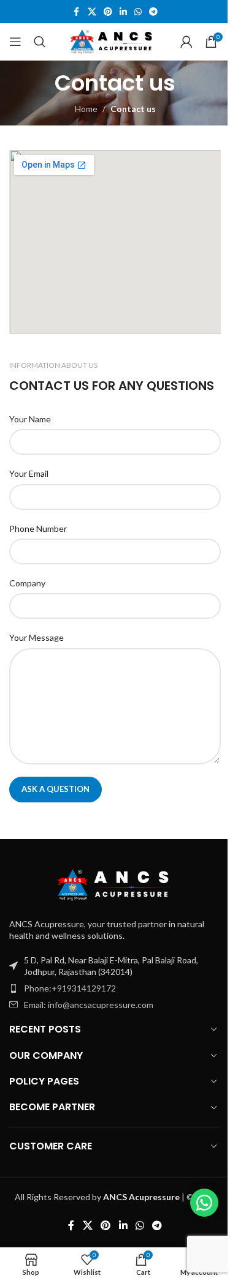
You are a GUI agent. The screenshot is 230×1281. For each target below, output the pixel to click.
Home (86, 108)
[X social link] (92, 12)
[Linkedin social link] (123, 12)
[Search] (40, 41)
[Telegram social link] (153, 12)
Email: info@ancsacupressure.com (88, 1004)
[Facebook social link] (76, 12)
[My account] (186, 41)
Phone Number (38, 528)
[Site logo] (113, 40)
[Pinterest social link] (108, 12)
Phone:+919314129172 (70, 988)
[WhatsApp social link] (138, 12)
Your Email (28, 473)
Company (27, 583)
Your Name (30, 419)
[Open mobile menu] (15, 41)
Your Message (36, 637)
